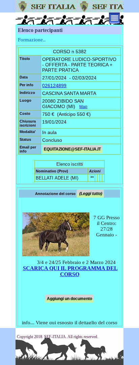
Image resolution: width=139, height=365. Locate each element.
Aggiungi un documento (69, 298)
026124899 (54, 85)
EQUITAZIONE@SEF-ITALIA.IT (72, 149)
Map (83, 106)
